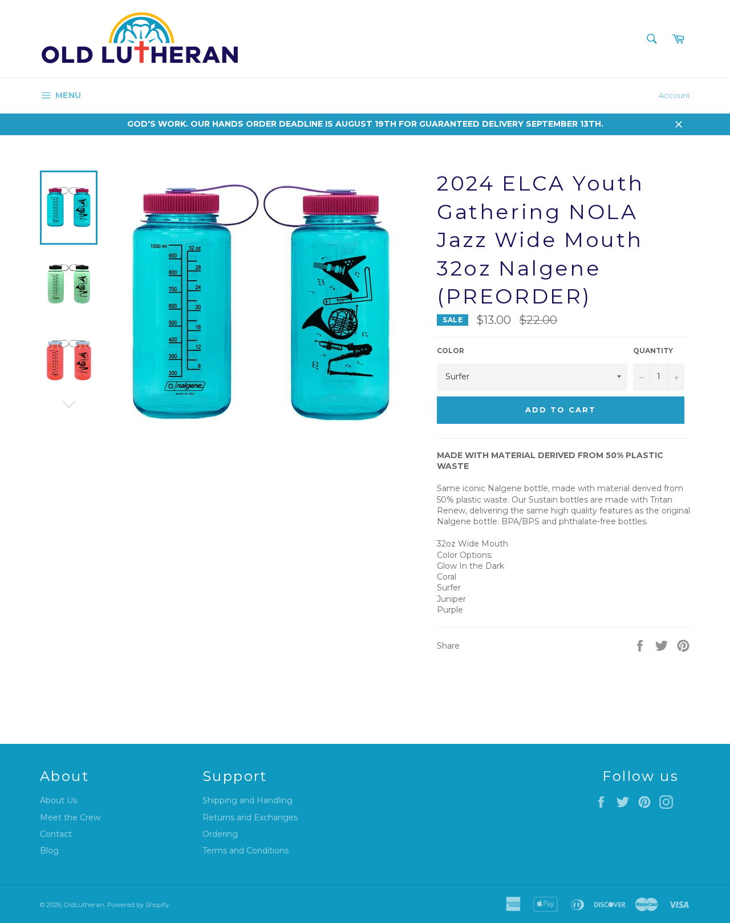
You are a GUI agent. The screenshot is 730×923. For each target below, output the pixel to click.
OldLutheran (84, 905)
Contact (56, 834)
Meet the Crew (70, 817)
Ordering (220, 834)
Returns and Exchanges (250, 817)
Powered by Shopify (138, 905)
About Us (58, 800)
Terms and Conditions (245, 850)
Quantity (653, 350)
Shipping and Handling (247, 800)
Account (674, 95)
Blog (49, 850)
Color (450, 350)
